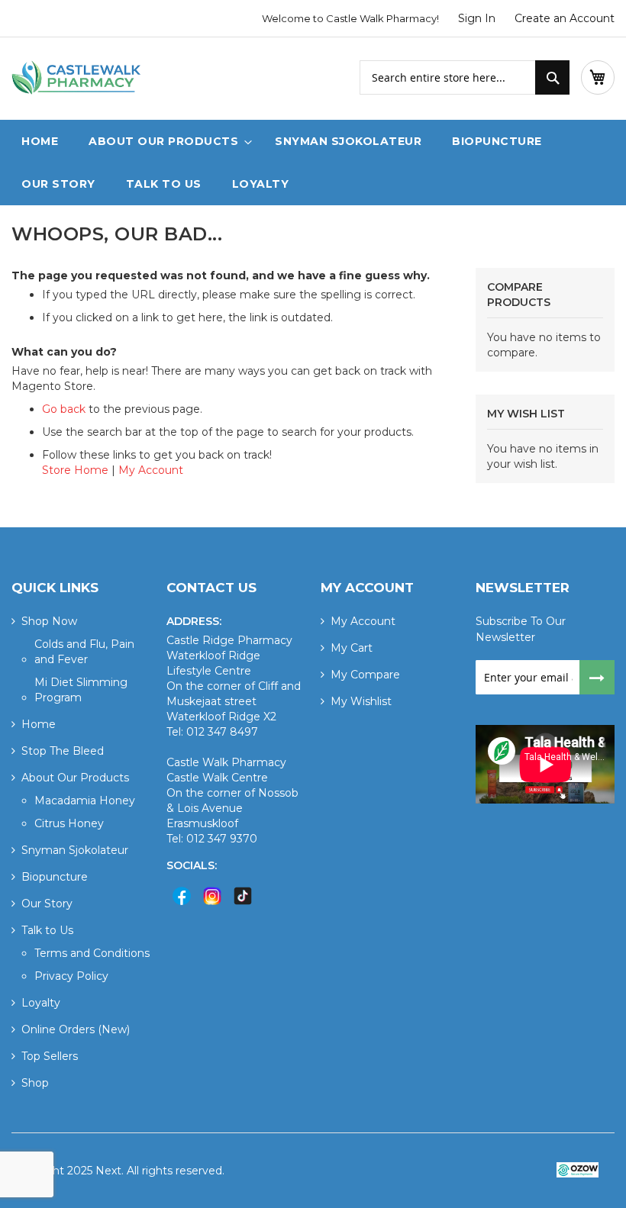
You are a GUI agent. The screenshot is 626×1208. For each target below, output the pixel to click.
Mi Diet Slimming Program (80, 689)
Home (38, 724)
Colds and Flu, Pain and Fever (84, 651)
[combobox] (465, 77)
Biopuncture (54, 877)
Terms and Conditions (92, 953)
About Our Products (75, 777)
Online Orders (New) (75, 1029)
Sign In (476, 18)
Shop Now (49, 621)
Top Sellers (49, 1056)
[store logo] (76, 78)
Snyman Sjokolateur (74, 850)
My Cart (352, 648)
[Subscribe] (597, 677)
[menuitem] (166, 141)
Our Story (47, 903)
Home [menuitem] (39, 141)
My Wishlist (361, 701)
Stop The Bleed (62, 751)
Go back (64, 409)
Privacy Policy (71, 976)
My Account (150, 470)
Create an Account (565, 18)
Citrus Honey (69, 823)
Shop (35, 1083)
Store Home (75, 470)
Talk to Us (47, 930)
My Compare (365, 674)
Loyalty (40, 1003)
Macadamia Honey (84, 800)
